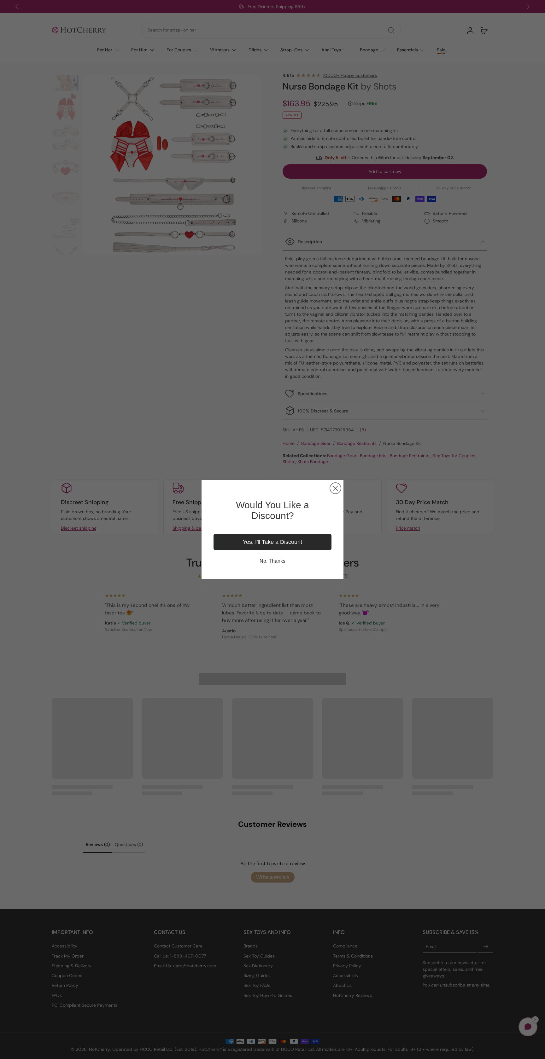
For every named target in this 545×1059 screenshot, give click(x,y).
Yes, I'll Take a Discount (272, 542)
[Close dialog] (335, 488)
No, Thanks (272, 561)
